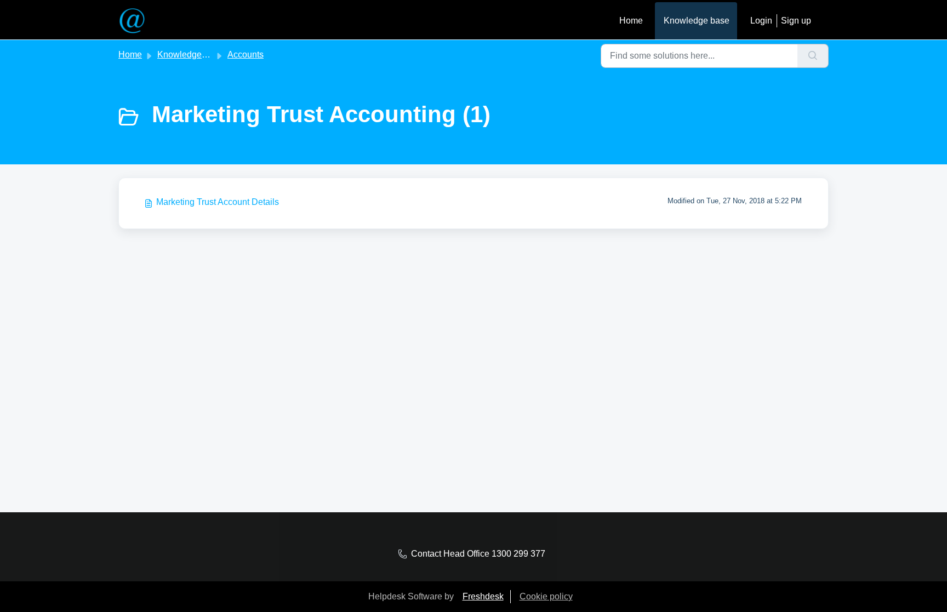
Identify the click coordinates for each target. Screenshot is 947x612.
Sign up (796, 20)
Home (631, 20)
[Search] (813, 56)
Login (761, 20)
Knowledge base (696, 20)
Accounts (245, 54)
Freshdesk (483, 596)
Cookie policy (546, 596)
